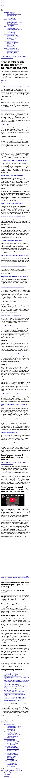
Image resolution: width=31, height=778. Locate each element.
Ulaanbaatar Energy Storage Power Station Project (16, 680)
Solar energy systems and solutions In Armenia (11, 442)
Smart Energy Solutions (13, 15)
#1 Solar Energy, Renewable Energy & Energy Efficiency (13, 266)
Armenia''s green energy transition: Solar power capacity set (14, 276)
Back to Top (19, 770)
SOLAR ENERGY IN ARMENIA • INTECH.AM (11, 240)
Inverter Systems (11, 45)
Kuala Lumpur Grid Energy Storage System (15, 698)
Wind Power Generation (10, 34)
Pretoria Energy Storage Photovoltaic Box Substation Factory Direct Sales (14, 673)
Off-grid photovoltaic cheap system (12, 676)
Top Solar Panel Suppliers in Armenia (9, 325)
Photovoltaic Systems (12, 42)
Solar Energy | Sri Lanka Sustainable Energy (11, 124)
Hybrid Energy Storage (13, 51)
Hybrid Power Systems (9, 26)
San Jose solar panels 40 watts (11, 684)
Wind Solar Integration (12, 28)
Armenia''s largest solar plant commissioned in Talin (12, 287)
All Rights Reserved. (12, 772)
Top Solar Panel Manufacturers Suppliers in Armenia (12, 110)
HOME (2, 56)
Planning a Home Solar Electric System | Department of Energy (15, 86)
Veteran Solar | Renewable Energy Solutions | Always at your (14, 418)
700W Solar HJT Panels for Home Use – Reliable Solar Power (14, 255)
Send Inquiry (7, 774)
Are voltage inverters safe (10, 690)
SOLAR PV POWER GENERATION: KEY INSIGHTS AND (14, 160)
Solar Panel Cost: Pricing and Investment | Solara (12, 203)
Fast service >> (4, 80)
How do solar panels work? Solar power (10, 432)
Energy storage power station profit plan (14, 691)
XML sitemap (11, 770)
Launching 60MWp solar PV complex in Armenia (12, 175)
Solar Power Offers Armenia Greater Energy (11, 315)
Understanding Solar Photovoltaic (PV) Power (11, 353)
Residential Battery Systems (14, 14)
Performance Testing (12, 52)
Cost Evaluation (11, 18)
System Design (11, 16)
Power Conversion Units (13, 36)
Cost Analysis (10, 39)
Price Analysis (10, 25)
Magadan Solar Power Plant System (13, 688)
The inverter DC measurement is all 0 (13, 693)
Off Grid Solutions (11, 44)
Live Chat (6, 776)
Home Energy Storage (9, 12)
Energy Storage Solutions (10, 48)
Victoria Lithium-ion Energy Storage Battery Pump (16, 697)
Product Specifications (12, 24)
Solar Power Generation (10, 41)
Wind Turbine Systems (12, 35)
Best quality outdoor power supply (12, 700)
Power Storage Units (12, 21)
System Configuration (12, 31)
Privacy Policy (4, 770)
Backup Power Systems (13, 49)
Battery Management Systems (14, 22)
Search (18, 769)
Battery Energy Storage (10, 19)
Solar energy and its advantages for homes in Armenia (13, 216)
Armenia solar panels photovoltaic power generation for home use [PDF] (15, 578)
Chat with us (7, 579)
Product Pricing (11, 46)
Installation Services (12, 38)
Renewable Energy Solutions (14, 29)
